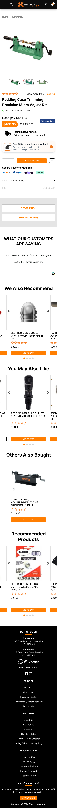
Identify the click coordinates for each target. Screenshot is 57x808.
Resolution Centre (28, 697)
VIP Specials (47, 121)
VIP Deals (28, 687)
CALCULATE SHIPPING (13, 180)
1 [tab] (24, 358)
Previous (9, 311)
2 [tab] (27, 358)
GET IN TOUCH (28, 798)
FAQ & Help (28, 706)
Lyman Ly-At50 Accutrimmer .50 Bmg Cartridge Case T (24, 502)
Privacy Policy (28, 761)
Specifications (28, 217)
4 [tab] (33, 358)
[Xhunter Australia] (29, 4)
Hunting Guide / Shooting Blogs (28, 743)
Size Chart (28, 729)
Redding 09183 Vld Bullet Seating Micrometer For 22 (28, 414)
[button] (12, 94)
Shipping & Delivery (28, 766)
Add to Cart (33, 160)
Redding (50, 93)
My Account (28, 692)
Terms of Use (28, 757)
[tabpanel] (28, 325)
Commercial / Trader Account (29, 701)
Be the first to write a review (28, 262)
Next (48, 311)
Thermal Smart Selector (28, 738)
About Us (28, 720)
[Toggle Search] (11, 5)
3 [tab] (30, 358)
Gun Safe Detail (28, 734)
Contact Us (28, 724)
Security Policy (28, 775)
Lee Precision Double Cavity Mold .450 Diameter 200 (28, 335)
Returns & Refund (28, 771)
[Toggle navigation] (4, 5)
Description (29, 208)
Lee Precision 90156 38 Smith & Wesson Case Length (25, 587)
